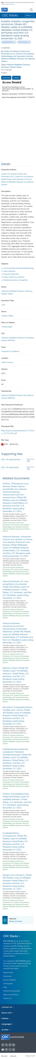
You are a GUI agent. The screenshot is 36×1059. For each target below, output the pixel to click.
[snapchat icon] (10, 1049)
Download (6, 78)
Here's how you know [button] (8, 4)
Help (5, 987)
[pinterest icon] (6, 1049)
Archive (5, 1029)
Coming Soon (8, 983)
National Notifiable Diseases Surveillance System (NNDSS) (17, 396)
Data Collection (10, 271)
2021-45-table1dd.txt (10, 467)
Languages (6, 1024)
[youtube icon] (2, 1049)
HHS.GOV (4, 1056)
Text (3, 305)
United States (7, 327)
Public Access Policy (10, 994)
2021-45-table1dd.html (10, 459)
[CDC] (4, 9)
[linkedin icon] (13, 1044)
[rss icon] (13, 1049)
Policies (5, 1018)
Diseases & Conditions (10, 351)
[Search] (32, 9)
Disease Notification (11, 274)
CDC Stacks (10, 936)
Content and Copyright (11, 991)
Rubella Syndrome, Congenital (15, 280)
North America (7, 362)
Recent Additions (9, 980)
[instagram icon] (10, 1044)
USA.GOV (13, 1056)
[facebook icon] (2, 1044)
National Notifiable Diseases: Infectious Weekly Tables (15, 65)
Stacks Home (8, 972)
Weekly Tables (7, 316)
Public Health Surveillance (14, 277)
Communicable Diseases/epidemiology (19, 268)
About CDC (7, 1013)
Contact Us (7, 998)
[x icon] (6, 1044)
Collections (7, 976)
